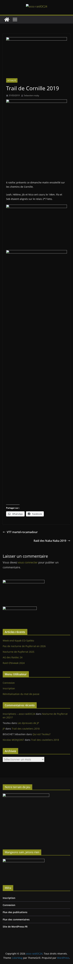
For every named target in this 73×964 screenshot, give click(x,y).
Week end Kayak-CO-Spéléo (18, 640)
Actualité (11, 80)
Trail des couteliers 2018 (26, 728)
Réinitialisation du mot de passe (21, 694)
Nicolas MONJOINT (13, 739)
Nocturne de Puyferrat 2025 (18, 651)
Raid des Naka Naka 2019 (50, 541)
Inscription (9, 688)
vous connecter (28, 562)
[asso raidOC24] (7, 19)
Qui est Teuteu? (41, 734)
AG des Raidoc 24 (12, 657)
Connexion (9, 682)
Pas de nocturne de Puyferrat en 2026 (24, 646)
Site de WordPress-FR (15, 926)
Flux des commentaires (16, 919)
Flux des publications (15, 912)
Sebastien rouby (31, 95)
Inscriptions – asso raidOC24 (19, 713)
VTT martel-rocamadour (22, 532)
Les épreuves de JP (28, 723)
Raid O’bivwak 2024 (14, 663)
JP (4, 728)
